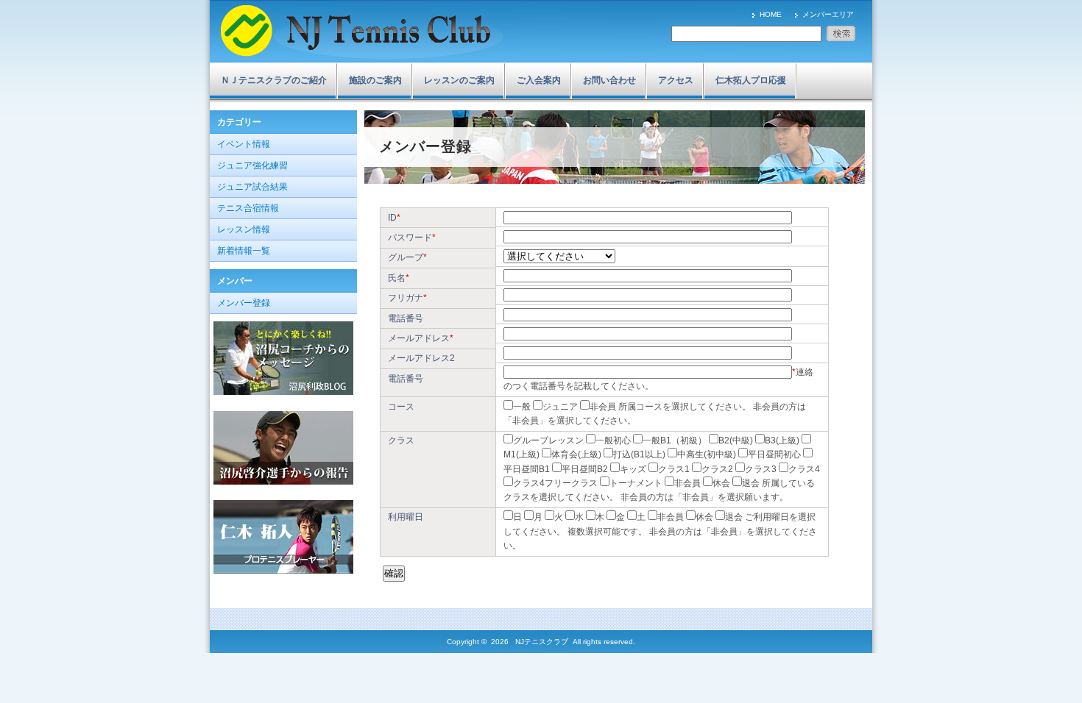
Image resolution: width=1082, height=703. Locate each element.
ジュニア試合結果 (252, 187)
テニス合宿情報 (248, 208)
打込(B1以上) (639, 454)
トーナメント (635, 483)
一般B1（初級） (675, 440)
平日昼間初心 (774, 454)
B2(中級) (735, 440)
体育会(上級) (576, 454)
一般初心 (613, 440)
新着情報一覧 (243, 251)
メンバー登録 (243, 303)
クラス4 (804, 469)
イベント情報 (243, 144)
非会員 (603, 407)
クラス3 (761, 469)
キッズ (633, 469)
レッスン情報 (243, 229)
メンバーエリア (828, 14)
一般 (522, 407)
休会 (721, 483)
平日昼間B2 (585, 469)
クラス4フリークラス (555, 483)
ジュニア (560, 407)
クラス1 (674, 469)
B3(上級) (782, 440)
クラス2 (717, 469)
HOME (771, 14)
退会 (751, 483)
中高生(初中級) (706, 454)
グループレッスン (548, 440)
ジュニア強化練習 (252, 165)
